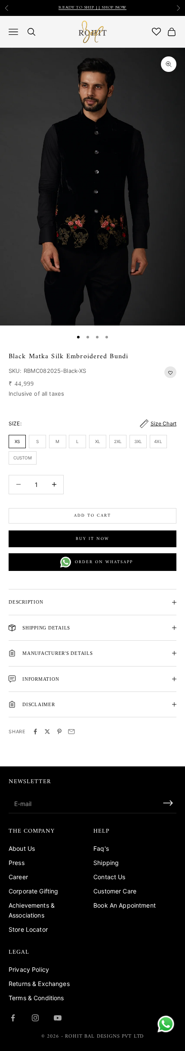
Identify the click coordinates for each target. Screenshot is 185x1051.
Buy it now (92, 539)
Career (18, 876)
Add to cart (92, 515)
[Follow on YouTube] (57, 1018)
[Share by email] (71, 731)
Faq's (101, 848)
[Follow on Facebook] (13, 1018)
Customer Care (114, 891)
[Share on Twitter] (47, 731)
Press (17, 862)
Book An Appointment (124, 905)
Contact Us (109, 876)
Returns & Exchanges (39, 983)
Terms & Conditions (36, 997)
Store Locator (28, 929)
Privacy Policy (29, 969)
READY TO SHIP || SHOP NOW (92, 8)
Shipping (106, 862)
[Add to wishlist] (170, 372)
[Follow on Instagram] (35, 1018)
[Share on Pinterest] (59, 731)
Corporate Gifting (33, 891)
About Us (22, 848)
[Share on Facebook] (35, 731)
